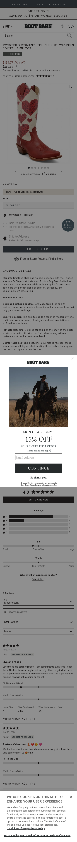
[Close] (71, 797)
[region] (38, 816)
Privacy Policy (36, 828)
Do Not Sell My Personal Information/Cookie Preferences (37, 835)
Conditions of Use (17, 828)
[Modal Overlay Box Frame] (38, 421)
